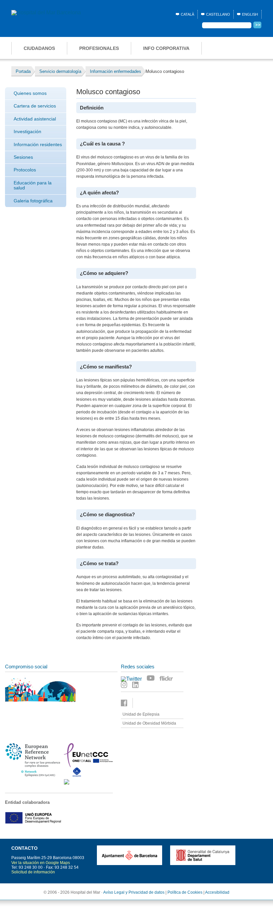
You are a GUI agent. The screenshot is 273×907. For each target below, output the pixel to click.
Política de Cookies (184, 892)
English (250, 14)
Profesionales (99, 48)
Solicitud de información (33, 872)
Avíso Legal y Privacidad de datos (133, 892)
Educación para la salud (33, 185)
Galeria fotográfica (33, 200)
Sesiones (23, 157)
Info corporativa (166, 48)
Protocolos (25, 169)
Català (187, 14)
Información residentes (38, 144)
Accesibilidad (217, 892)
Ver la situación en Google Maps (40, 862)
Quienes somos (30, 93)
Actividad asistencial (35, 118)
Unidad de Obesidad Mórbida (149, 723)
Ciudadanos (39, 48)
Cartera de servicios (35, 106)
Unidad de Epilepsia (141, 714)
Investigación (27, 131)
